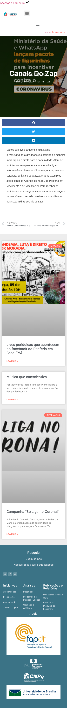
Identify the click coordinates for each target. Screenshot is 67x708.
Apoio (33, 613)
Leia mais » (12, 361)
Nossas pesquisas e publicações (34, 564)
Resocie (33, 553)
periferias (43, 81)
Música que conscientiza (27, 377)
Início (47, 32)
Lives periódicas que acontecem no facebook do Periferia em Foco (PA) (33, 349)
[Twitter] (5, 574)
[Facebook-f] (10, 574)
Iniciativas (10, 585)
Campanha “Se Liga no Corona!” (33, 512)
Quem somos (34, 558)
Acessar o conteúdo (13, 3)
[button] (27, 13)
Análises (29, 585)
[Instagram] (15, 574)
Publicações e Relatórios (53, 587)
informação (25, 81)
